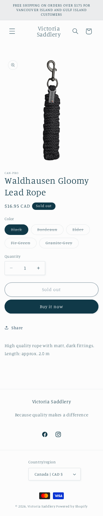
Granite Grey (62, 244)
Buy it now (52, 306)
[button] (12, 31)
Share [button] (17, 327)
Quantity (12, 256)
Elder (81, 231)
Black (19, 231)
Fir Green (24, 244)
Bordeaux (50, 231)
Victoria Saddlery (41, 506)
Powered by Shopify (71, 506)
